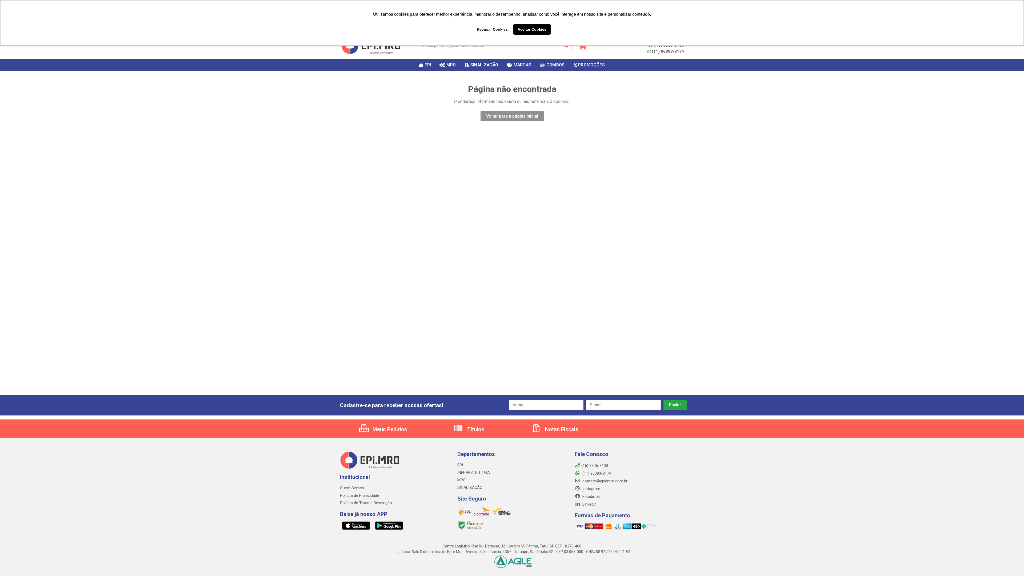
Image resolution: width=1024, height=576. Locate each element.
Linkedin (589, 504)
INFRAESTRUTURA (473, 472)
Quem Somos (352, 488)
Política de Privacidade (359, 495)
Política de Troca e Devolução (366, 503)
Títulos (475, 429)
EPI (460, 465)
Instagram (590, 488)
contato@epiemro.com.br (604, 481)
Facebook (590, 496)
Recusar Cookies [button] (492, 29)
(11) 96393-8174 (668, 51)
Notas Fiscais (561, 429)
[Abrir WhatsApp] (1011, 562)
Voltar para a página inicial (512, 116)
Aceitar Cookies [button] (532, 29)
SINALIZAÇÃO (469, 487)
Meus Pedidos (389, 429)
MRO (461, 480)
